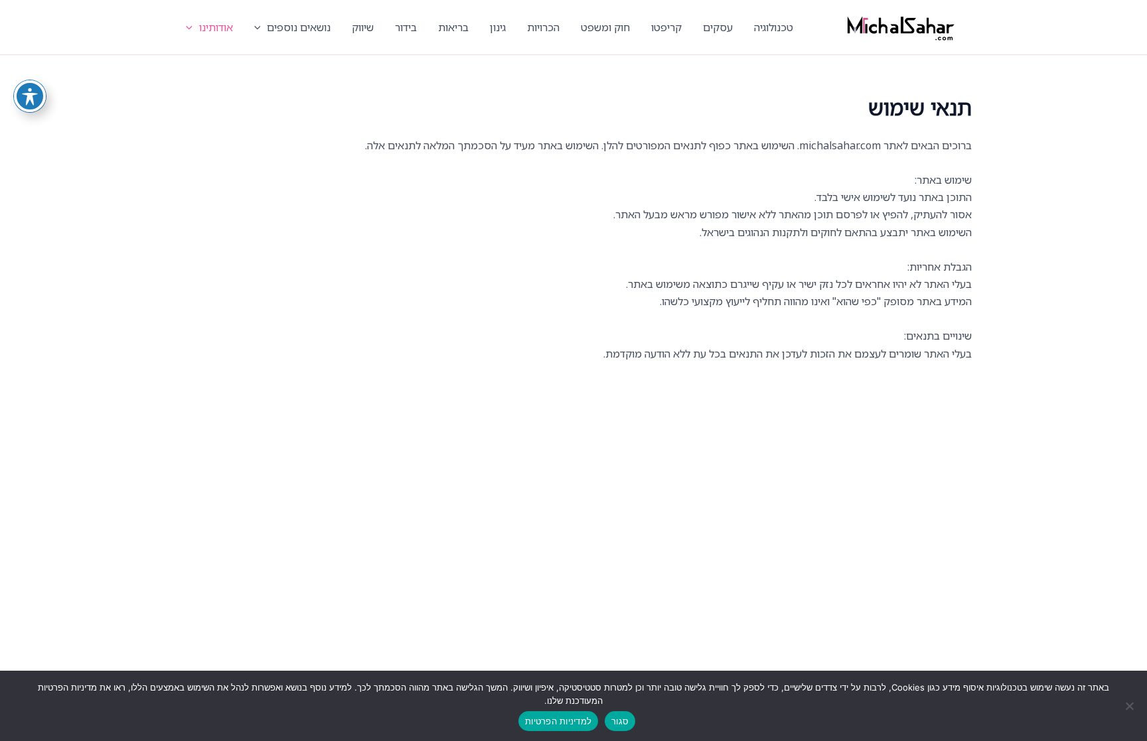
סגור (620, 721)
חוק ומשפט (605, 27)
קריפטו (666, 27)
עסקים (718, 27)
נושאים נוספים (299, 27)
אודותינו (216, 27)
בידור (406, 27)
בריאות (453, 27)
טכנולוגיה (773, 27)
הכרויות (543, 27)
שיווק (363, 27)
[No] (1130, 705)
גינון (498, 27)
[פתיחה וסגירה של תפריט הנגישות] (30, 96)
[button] (261, 27)
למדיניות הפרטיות (558, 721)
